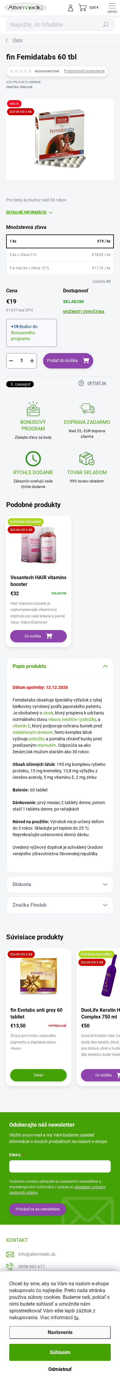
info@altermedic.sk (36, 1254)
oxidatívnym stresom (33, 732)
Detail (38, 1075)
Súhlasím (60, 1352)
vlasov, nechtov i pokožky (72, 719)
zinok (48, 712)
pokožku (37, 738)
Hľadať (106, 24)
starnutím (46, 745)
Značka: (19, 87)
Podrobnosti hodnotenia (84, 71)
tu (76, 1317)
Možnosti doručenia (83, 312)
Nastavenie (60, 1332)
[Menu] (112, 7)
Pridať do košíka (62, 360)
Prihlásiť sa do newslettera (38, 1209)
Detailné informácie (26, 212)
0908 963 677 (31, 1266)
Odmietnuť (60, 1369)
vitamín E (21, 725)
